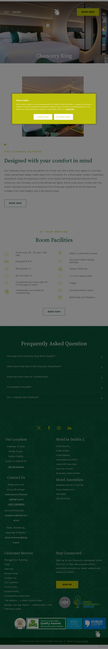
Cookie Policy (70, 109)
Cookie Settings (43, 117)
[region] (54, 108)
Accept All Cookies (63, 117)
